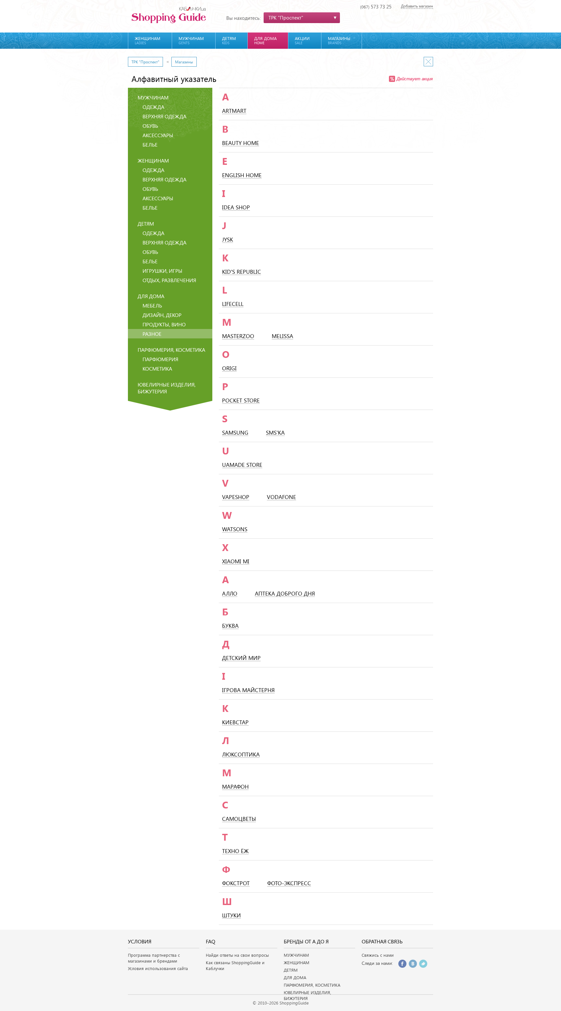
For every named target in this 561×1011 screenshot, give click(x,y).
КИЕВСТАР (235, 722)
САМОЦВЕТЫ (239, 819)
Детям (229, 40)
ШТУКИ (231, 916)
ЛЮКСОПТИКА (241, 755)
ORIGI (229, 368)
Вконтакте (413, 964)
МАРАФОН (235, 787)
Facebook (402, 964)
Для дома (265, 40)
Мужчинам (191, 40)
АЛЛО (229, 594)
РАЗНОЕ (152, 333)
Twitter (423, 964)
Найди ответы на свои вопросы (237, 955)
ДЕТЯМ (291, 970)
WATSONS (234, 529)
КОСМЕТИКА (157, 368)
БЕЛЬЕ (150, 144)
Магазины (339, 40)
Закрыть (428, 61)
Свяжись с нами (378, 955)
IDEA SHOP (236, 207)
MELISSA (282, 336)
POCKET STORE (241, 401)
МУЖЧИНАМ (296, 955)
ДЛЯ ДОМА (295, 977)
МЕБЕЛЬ (152, 305)
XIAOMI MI (235, 561)
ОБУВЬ (150, 125)
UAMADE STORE (242, 465)
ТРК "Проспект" (145, 61)
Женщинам (147, 40)
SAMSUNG (235, 433)
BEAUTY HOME (240, 143)
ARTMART (234, 111)
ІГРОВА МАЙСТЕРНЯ (248, 690)
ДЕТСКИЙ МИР (241, 658)
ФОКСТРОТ (236, 883)
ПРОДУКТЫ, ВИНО (164, 324)
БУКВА (230, 626)
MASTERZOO (238, 336)
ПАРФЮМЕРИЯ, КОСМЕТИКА (312, 985)
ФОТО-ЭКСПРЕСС (289, 883)
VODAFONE (281, 497)
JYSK (227, 240)
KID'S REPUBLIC (241, 272)
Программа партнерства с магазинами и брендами (154, 958)
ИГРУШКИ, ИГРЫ (162, 270)
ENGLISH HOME (242, 175)
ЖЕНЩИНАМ (296, 962)
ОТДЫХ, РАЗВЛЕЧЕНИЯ (169, 280)
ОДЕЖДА (153, 106)
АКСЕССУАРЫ (158, 135)
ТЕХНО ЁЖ (235, 851)
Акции (302, 40)
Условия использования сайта (158, 968)
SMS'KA (275, 433)
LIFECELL (232, 304)
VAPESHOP (235, 497)
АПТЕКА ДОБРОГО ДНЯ (285, 594)
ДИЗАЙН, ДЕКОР (162, 314)
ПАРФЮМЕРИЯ (160, 359)
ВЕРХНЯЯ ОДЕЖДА (164, 116)
